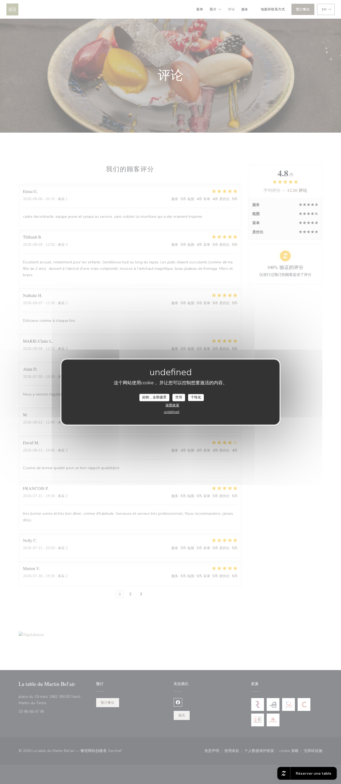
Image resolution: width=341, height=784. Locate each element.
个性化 (196, 397)
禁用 (178, 397)
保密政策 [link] (172, 405)
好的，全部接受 (154, 397)
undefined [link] (171, 411)
